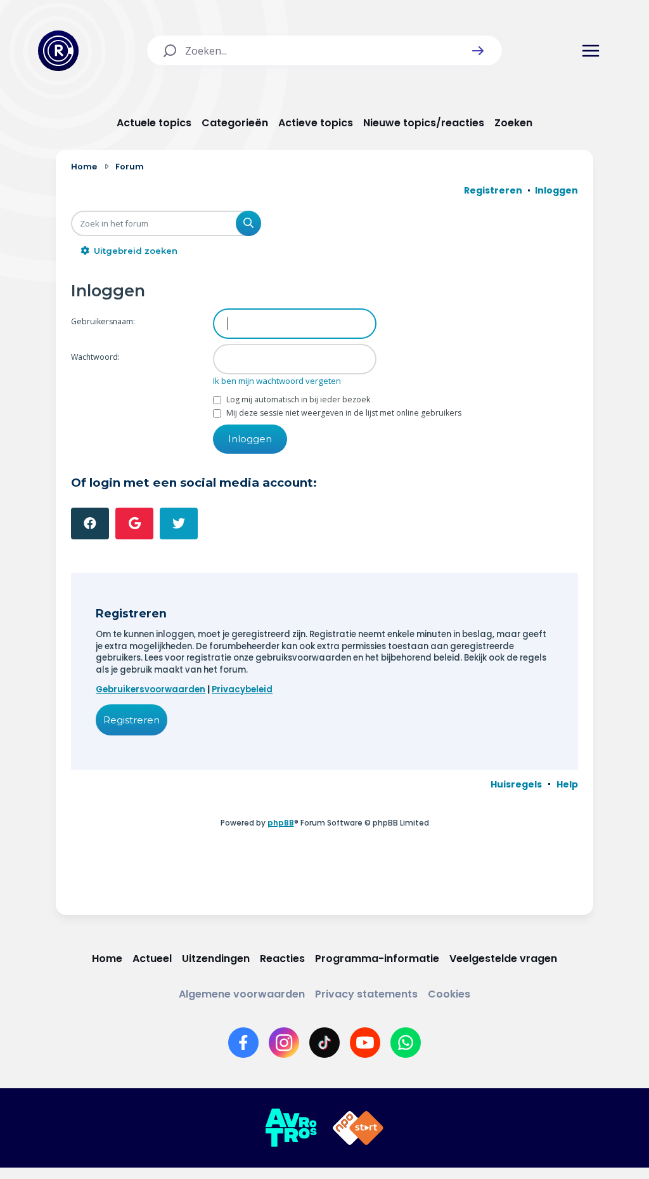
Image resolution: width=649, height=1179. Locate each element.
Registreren (131, 720)
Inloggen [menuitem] (556, 190)
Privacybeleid (242, 689)
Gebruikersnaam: (103, 321)
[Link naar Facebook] (243, 1042)
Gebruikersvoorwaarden (150, 689)
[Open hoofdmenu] (590, 50)
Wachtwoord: (95, 357)
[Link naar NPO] (358, 1128)
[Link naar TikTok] (324, 1042)
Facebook (90, 523)
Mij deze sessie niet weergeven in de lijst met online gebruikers (342, 412)
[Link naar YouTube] (365, 1042)
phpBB (280, 822)
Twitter (179, 523)
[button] (478, 51)
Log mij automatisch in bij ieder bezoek (297, 399)
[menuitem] (516, 784)
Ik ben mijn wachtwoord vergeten (277, 380)
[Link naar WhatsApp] (405, 1042)
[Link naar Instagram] (284, 1042)
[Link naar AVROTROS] (291, 1128)
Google (134, 523)
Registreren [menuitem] (493, 190)
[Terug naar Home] (58, 50)
